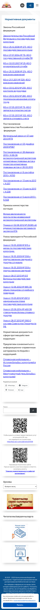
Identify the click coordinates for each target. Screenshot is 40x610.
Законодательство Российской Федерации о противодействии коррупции (19, 38)
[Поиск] (33, 410)
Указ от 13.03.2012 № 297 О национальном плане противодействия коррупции (17, 301)
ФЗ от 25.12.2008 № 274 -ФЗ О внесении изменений (17, 73)
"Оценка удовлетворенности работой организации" (20, 472)
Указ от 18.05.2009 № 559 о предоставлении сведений (17, 269)
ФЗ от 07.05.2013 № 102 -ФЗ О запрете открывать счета (17, 117)
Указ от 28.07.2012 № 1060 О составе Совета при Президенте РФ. (19, 323)
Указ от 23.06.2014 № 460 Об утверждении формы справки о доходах (19, 312)
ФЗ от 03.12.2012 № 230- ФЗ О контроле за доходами (17, 89)
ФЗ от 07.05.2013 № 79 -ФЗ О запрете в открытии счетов (17, 109)
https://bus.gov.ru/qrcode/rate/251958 (20, 441)
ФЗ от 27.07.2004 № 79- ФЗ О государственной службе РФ (18, 57)
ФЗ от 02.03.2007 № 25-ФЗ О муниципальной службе (17, 65)
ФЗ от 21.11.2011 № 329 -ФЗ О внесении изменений (17, 81)
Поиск (5, 407)
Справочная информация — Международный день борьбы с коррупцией (19, 373)
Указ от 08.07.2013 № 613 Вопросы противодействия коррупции (16, 278)
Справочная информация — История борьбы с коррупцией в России (19, 362)
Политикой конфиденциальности (22, 593)
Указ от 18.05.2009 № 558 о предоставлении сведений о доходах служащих (17, 259)
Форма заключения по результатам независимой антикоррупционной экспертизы (19, 216)
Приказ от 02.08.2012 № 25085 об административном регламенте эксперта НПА (20, 228)
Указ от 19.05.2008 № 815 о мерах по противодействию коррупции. (17, 248)
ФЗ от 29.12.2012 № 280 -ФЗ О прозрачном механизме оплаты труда (19, 98)
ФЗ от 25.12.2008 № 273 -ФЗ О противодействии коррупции (17, 48)
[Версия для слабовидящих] (22, 5)
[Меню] (37, 5)
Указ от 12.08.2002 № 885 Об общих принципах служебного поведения (18, 289)
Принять (20, 605)
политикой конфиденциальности (24, 600)
